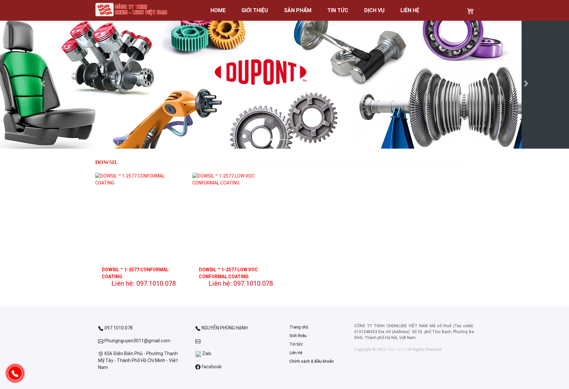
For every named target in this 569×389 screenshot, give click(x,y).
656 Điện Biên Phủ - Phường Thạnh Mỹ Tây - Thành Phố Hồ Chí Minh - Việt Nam (138, 360)
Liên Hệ (295, 353)
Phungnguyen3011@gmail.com (136, 340)
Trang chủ (298, 327)
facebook (211, 366)
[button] (42, 83)
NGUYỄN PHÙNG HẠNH (224, 327)
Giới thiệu (298, 335)
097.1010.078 (118, 327)
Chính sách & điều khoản (311, 361)
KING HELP (396, 349)
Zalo (206, 353)
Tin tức (296, 344)
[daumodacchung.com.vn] (131, 10)
